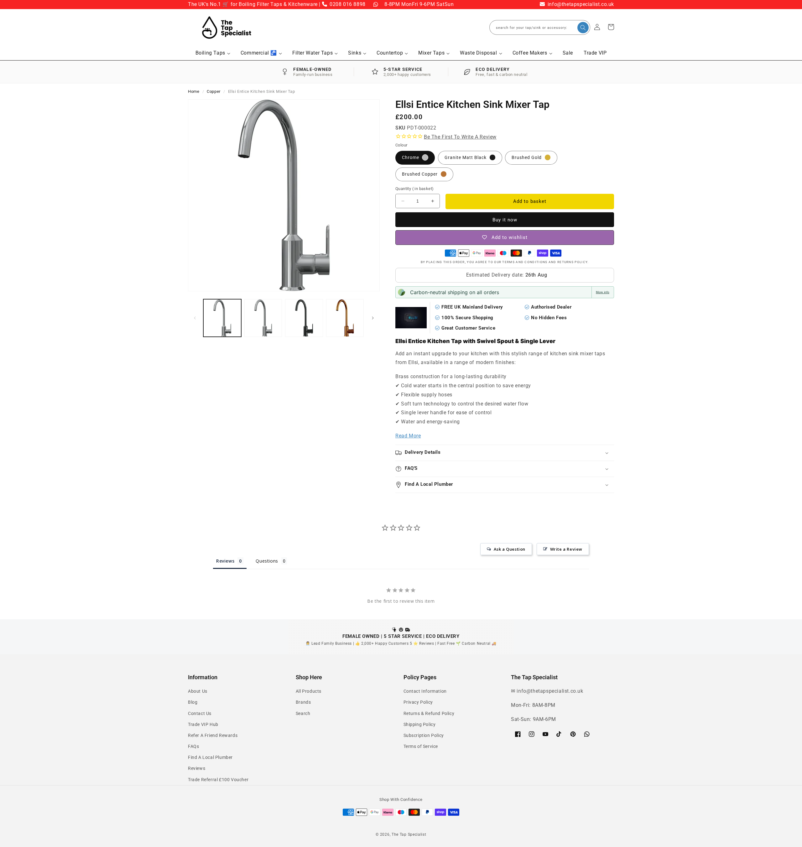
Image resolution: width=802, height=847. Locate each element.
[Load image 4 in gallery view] (345, 318)
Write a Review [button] (566, 549)
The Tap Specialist (409, 834)
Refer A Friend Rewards (212, 735)
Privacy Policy (418, 702)
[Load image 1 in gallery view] (222, 318)
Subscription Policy (424, 735)
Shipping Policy (420, 724)
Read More (408, 436)
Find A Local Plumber (210, 757)
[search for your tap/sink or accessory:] (583, 27)
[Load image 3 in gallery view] (304, 318)
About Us (197, 691)
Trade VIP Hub (203, 724)
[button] (213, 53)
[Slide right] (373, 318)
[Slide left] (195, 318)
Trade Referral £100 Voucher (218, 779)
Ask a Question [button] (509, 549)
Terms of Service (421, 746)
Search (303, 713)
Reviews (196, 768)
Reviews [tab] (225, 561)
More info (602, 292)
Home (193, 91)
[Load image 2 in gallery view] (263, 318)
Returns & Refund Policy (429, 713)
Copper (214, 91)
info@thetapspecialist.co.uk (580, 4)
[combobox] (540, 27)
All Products (308, 691)
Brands (303, 702)
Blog (192, 702)
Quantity (414, 188)
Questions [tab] (267, 561)
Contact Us (199, 713)
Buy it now (504, 220)
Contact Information (425, 691)
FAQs (193, 746)
